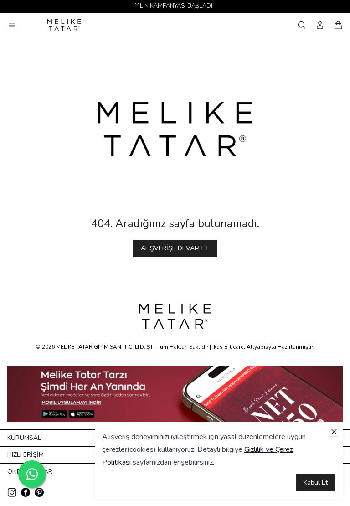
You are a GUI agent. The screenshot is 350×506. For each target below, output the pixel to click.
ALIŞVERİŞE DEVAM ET (175, 248)
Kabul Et (316, 482)
